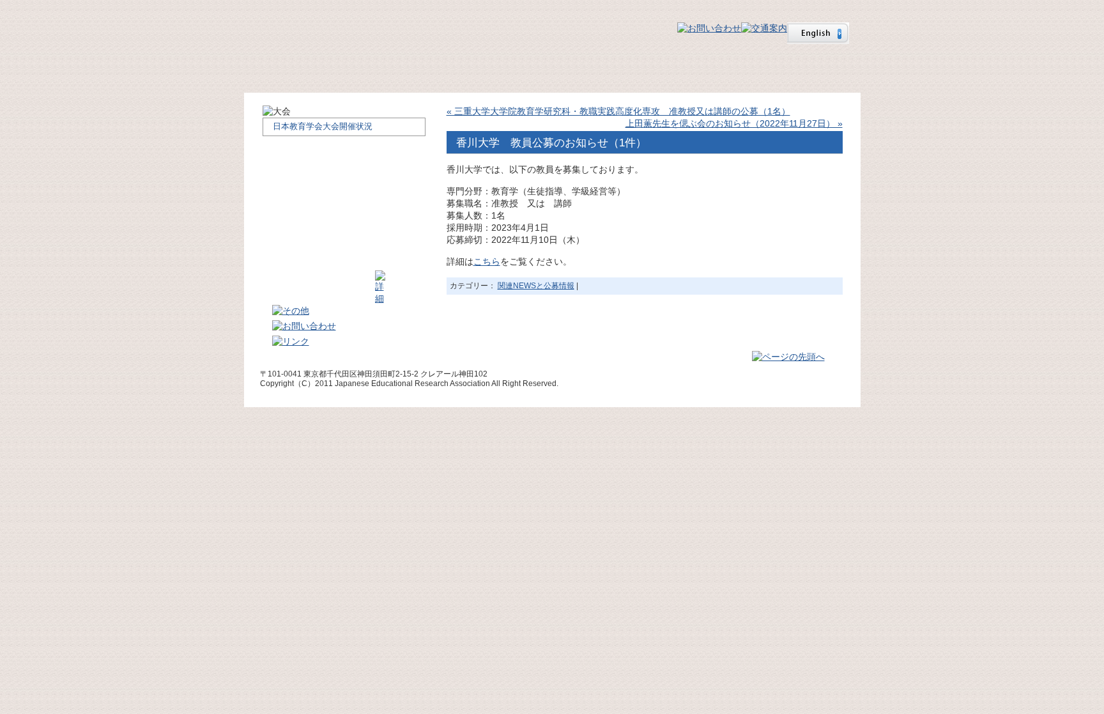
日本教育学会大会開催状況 (322, 126)
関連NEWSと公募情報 (536, 285)
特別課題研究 (787, 69)
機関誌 (669, 69)
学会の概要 (386, 69)
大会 (575, 69)
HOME (292, 69)
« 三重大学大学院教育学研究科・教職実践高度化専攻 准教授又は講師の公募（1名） (618, 111)
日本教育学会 (333, 26)
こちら (486, 261)
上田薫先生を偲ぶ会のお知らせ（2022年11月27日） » (734, 123)
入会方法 (480, 69)
